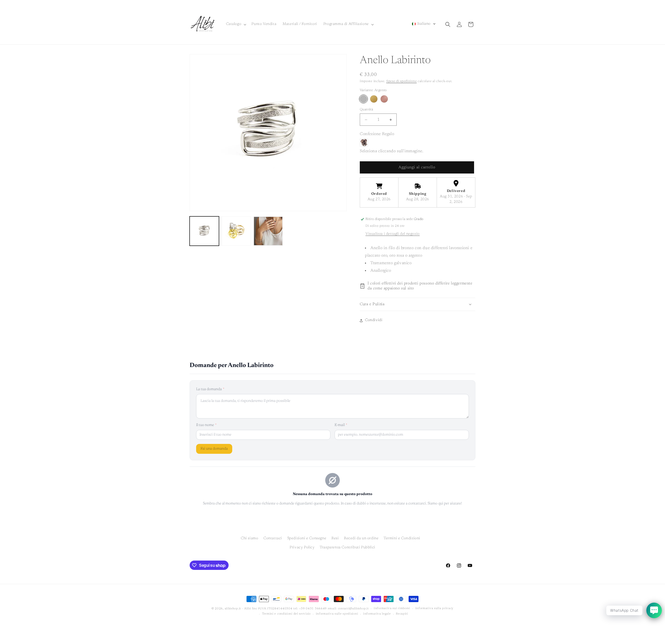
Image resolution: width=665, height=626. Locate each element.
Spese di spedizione (401, 81)
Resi (335, 538)
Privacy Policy (302, 547)
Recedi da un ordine (361, 538)
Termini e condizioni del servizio (286, 613)
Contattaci (272, 538)
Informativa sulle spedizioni (337, 613)
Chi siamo (249, 538)
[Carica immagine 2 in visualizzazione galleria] (236, 231)
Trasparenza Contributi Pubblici (347, 547)
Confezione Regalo (377, 134)
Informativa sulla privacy (434, 608)
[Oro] (373, 99)
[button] (236, 24)
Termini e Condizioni (402, 538)
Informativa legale (377, 613)
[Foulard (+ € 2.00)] (364, 142)
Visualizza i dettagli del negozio (392, 234)
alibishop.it (233, 608)
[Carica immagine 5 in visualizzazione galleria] (268, 231)
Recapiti (402, 613)
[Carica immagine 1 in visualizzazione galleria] (204, 231)
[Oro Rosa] (384, 99)
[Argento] (363, 99)
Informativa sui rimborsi (392, 608)
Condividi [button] (373, 320)
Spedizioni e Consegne (307, 538)
